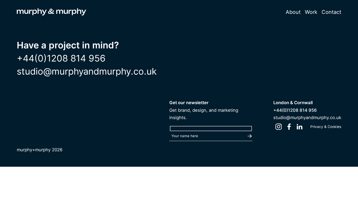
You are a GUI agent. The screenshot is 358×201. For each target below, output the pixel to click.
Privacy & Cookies (325, 127)
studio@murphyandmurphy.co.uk (87, 71)
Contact (331, 12)
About (293, 12)
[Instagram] (278, 127)
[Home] (51, 13)
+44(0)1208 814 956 (61, 58)
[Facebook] (289, 127)
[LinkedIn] (299, 127)
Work (311, 12)
